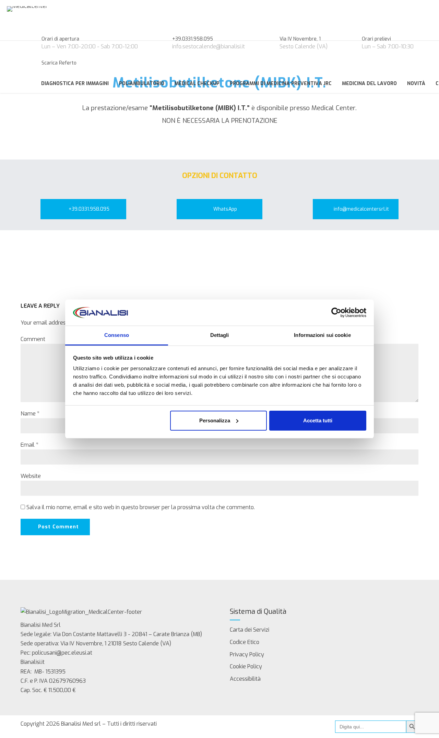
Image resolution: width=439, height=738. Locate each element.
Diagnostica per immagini (75, 83)
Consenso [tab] (116, 335)
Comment (33, 339)
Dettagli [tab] (219, 335)
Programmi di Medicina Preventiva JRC (281, 83)
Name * (30, 413)
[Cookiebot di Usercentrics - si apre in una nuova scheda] (336, 312)
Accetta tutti (317, 420)
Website (31, 476)
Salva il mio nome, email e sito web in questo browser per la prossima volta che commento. (140, 507)
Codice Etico (244, 642)
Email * (29, 444)
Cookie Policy (246, 666)
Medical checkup (197, 83)
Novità (416, 83)
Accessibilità (245, 678)
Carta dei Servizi (249, 629)
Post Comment (58, 527)
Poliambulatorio (141, 83)
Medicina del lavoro (369, 83)
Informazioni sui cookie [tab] (322, 335)
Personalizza (214, 420)
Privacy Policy (247, 654)
